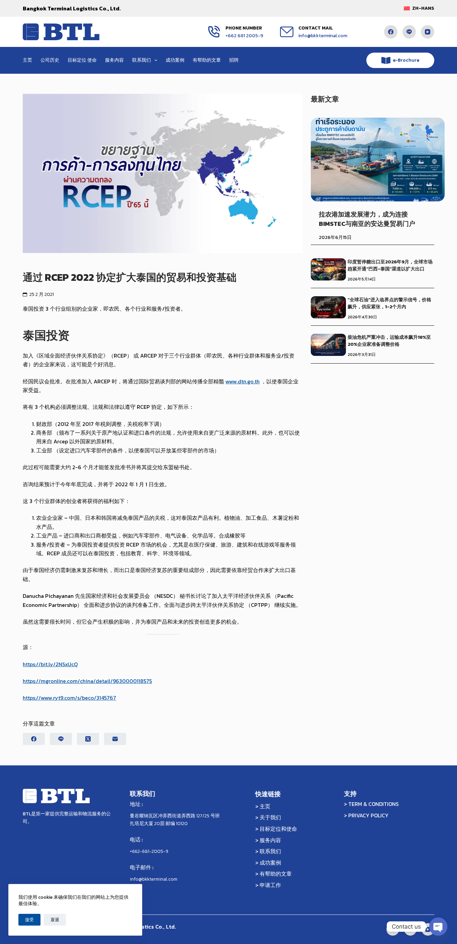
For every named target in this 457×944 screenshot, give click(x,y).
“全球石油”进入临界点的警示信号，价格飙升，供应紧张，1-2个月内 (389, 303)
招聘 (234, 60)
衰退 (55, 920)
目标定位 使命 (82, 60)
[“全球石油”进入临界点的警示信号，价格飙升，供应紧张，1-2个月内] (328, 307)
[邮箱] (115, 739)
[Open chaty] (438, 927)
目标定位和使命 (278, 829)
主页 (27, 60)
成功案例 (175, 60)
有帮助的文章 (207, 60)
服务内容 (114, 60)
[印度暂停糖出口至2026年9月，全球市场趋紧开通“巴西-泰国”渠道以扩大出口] (328, 269)
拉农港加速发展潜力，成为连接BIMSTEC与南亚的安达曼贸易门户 (367, 218)
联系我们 (141, 60)
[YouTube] (427, 32)
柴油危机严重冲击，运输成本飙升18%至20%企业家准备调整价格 (389, 341)
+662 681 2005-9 (244, 35)
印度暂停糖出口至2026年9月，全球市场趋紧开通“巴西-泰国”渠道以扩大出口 (390, 265)
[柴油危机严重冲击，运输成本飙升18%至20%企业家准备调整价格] (328, 345)
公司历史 (49, 60)
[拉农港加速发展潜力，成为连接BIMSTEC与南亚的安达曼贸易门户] (378, 159)
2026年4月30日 (362, 317)
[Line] (409, 32)
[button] (419, 8)
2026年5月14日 (362, 279)
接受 (29, 920)
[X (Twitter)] (88, 739)
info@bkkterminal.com (322, 35)
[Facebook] (390, 32)
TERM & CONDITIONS (373, 804)
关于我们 (270, 817)
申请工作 (270, 885)
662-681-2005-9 (150, 851)
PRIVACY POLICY (368, 815)
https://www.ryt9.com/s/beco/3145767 (69, 698)
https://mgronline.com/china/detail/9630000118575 (87, 681)
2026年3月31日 (362, 355)
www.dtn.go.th (242, 381)
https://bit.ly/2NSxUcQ (50, 664)
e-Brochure (406, 60)
